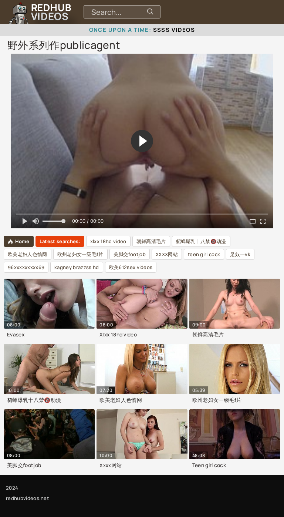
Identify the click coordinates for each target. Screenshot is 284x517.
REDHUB (51, 12)
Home (22, 241)
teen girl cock (204, 254)
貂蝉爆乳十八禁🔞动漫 (201, 241)
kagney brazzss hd (76, 267)
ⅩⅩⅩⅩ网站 (167, 254)
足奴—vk (240, 254)
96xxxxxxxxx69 (26, 267)
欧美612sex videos (131, 267)
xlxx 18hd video (108, 241)
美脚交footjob (130, 254)
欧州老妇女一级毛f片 (80, 254)
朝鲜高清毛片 (151, 241)
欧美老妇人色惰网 (27, 254)
